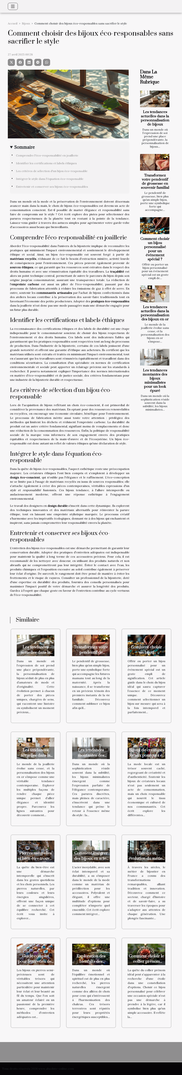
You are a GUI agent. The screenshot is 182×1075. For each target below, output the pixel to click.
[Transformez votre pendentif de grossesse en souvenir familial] (154, 162)
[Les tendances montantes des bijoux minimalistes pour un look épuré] (154, 357)
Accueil (12, 23)
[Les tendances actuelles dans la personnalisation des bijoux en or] (154, 293)
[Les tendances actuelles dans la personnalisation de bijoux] (154, 99)
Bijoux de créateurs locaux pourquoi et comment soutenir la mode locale (146, 758)
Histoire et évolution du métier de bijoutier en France (146, 861)
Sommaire (24, 147)
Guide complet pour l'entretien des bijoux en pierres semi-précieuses (35, 964)
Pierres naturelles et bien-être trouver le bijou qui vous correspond (35, 861)
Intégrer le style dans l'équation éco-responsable (49, 179)
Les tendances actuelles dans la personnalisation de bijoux (155, 118)
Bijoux (26, 23)
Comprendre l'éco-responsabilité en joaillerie (47, 155)
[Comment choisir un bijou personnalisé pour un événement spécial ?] (154, 225)
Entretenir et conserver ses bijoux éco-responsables (52, 186)
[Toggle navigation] (13, 6)
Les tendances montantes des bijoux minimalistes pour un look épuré (155, 380)
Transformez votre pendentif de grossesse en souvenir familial (155, 181)
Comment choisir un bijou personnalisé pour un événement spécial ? (155, 249)
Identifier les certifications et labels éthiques (46, 163)
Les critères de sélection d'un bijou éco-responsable (51, 171)
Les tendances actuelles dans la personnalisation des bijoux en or (155, 313)
